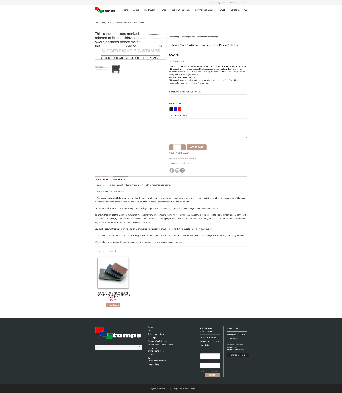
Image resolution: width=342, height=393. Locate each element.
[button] (245, 10)
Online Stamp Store (155, 334)
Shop (103, 23)
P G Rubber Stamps (186, 163)
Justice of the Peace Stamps (133, 23)
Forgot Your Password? (209, 371)
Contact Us (152, 348)
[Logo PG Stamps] (105, 10)
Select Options (113, 304)
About (150, 330)
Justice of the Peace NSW (187, 159)
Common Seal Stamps (157, 341)
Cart (149, 358)
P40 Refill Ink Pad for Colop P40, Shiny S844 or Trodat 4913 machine (113, 295)
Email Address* (206, 351)
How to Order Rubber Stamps (160, 344)
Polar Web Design (188, 389)
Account (151, 354)
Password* (204, 361)
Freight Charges (154, 364)
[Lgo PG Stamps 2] (118, 332)
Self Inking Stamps (113, 23)
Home (97, 23)
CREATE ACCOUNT (238, 355)
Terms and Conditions (157, 360)
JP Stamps (151, 337)
